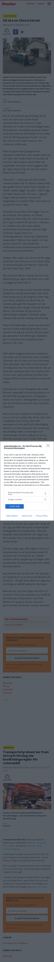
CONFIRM (14, 506)
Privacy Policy (42, 516)
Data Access (27, 516)
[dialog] (27, 481)
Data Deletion (12, 516)
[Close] (48, 446)
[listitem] (27, 493)
